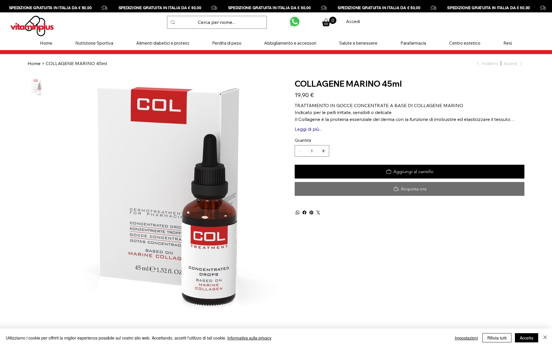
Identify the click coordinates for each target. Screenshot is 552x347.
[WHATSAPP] (295, 21)
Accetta (526, 338)
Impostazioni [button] (466, 338)
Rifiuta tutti (497, 338)
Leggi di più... (308, 129)
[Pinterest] (311, 212)
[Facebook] (304, 212)
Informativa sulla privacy (249, 338)
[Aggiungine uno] (323, 151)
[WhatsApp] (297, 212)
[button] (94, 43)
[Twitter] (318, 212)
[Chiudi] (545, 337)
